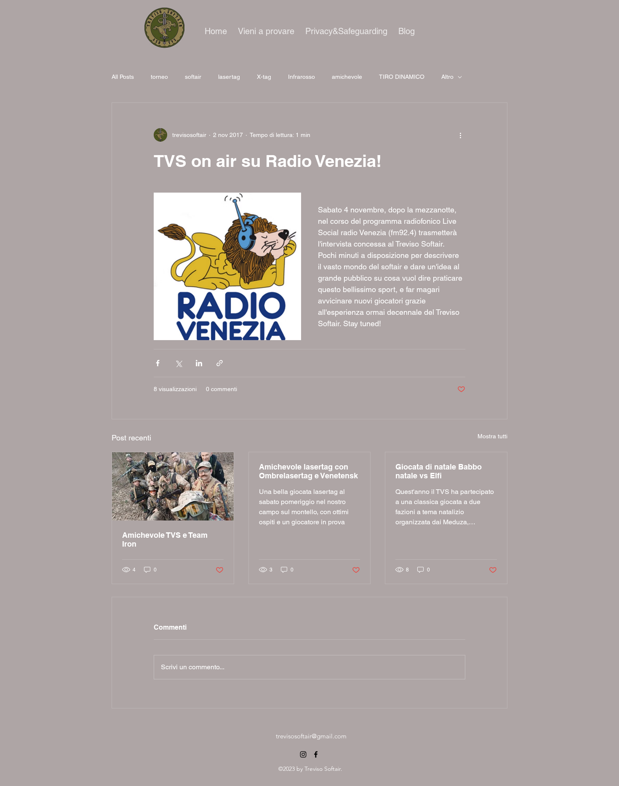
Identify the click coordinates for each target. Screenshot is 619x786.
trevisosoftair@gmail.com (311, 736)
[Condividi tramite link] (220, 363)
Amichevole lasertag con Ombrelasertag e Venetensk (308, 471)
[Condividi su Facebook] (158, 363)
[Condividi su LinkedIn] (199, 363)
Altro (447, 76)
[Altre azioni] (460, 135)
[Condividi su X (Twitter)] (178, 363)
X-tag (264, 76)
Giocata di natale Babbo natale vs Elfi (438, 471)
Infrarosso (301, 76)
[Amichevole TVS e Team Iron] (173, 486)
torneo (159, 76)
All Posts (123, 76)
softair (193, 76)
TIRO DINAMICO (401, 76)
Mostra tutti (492, 436)
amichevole (347, 76)
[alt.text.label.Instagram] (303, 754)
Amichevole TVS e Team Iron (165, 539)
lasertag (229, 76)
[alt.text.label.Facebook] (316, 754)
